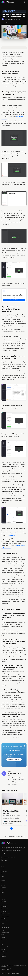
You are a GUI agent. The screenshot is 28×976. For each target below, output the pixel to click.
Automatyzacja (5, 904)
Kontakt (3, 869)
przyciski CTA (11, 535)
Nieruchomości (4, 947)
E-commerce (4, 939)
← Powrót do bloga (5, 7)
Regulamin (3, 973)
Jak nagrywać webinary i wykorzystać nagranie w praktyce (11, 811)
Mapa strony (4, 873)
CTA (2, 923)
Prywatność (9, 973)
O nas (2, 866)
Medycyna (3, 956)
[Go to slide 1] (11, 828)
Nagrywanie (4, 921)
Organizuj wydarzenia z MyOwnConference (9, 11)
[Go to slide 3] (17, 828)
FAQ (2, 892)
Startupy (3, 949)
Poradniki (3, 887)
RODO (17, 973)
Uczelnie (3, 937)
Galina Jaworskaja (8, 19)
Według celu (4, 934)
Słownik (3, 885)
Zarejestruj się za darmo (14, 759)
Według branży (5, 932)
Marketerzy (4, 951)
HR (2, 944)
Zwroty (13, 973)
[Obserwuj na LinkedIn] (6, 860)
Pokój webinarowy (5, 913)
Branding (3, 918)
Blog (5, 836)
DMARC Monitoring (5, 970)
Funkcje (3, 883)
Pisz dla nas (4, 871)
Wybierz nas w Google (9, 857)
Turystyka (3, 954)
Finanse (3, 942)
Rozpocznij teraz (14, 299)
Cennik (3, 876)
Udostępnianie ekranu (6, 909)
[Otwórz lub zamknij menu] (25, 2)
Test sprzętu (4, 895)
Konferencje (4, 906)
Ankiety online (4, 911)
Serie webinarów (5, 916)
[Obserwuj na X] (2, 860)
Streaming (3, 901)
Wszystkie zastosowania (7, 930)
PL (4, 853)
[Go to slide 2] (14, 828)
